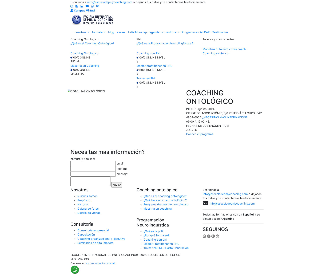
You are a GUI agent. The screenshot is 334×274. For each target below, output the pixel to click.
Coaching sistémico (216, 53)
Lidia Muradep (137, 32)
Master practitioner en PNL (154, 66)
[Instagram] (72, 6)
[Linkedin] (82, 6)
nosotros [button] (81, 32)
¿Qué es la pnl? (153, 231)
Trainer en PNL (146, 78)
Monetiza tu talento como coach (224, 49)
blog (111, 32)
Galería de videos (88, 212)
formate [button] (97, 32)
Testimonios (220, 32)
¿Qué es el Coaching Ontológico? (92, 43)
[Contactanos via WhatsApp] (74, 269)
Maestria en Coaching (84, 65)
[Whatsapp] (93, 6)
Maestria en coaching (158, 208)
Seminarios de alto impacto (95, 243)
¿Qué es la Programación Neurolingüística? (165, 43)
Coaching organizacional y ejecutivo (101, 238)
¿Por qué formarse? (156, 235)
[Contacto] (97, 6)
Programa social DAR (196, 32)
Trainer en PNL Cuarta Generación (166, 248)
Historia (82, 204)
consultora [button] (169, 32)
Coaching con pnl (155, 239)
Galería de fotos (88, 208)
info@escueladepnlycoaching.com (109, 2)
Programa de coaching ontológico (166, 204)
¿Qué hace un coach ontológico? (165, 200)
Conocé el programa (199, 134)
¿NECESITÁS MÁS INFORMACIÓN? (224, 117)
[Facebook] (77, 6)
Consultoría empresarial (93, 230)
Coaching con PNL (149, 53)
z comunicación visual (100, 263)
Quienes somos (87, 196)
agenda (154, 32)
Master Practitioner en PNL (161, 243)
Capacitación (86, 234)
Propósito (83, 200)
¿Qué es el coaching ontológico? (165, 196)
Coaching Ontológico (84, 53)
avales (121, 32)
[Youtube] (88, 6)
